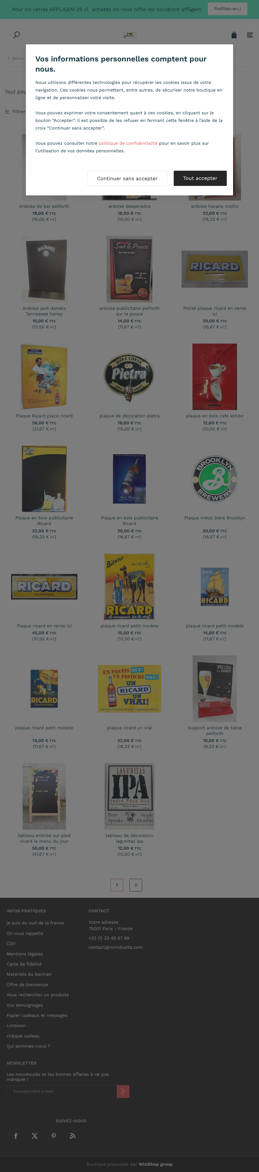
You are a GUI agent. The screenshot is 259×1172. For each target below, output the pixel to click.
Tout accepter (200, 178)
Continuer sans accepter (127, 178)
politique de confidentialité (128, 143)
